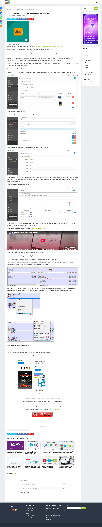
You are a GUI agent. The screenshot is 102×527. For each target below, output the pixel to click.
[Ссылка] (35, 488)
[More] (1, 26)
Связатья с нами (29, 513)
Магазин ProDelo (38, 2)
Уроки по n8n (87, 79)
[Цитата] (32, 488)
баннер (28, 430)
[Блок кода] (33, 488)
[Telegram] (1, 15)
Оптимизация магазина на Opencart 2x (54, 515)
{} (36, 488)
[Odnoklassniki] (1, 10)
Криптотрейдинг (88, 60)
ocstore (12, 430)
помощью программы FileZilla (39, 228)
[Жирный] (22, 488)
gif (9, 430)
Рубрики (19, 2)
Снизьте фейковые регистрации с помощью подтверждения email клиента (33, 467)
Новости (86, 67)
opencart (18, 430)
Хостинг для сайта (88, 81)
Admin (8, 15)
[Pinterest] (32, 19)
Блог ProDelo (10, 524)
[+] (38, 488)
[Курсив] (23, 488)
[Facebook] (1, 13)
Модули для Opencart (30, 510)
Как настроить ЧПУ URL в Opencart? (53, 508)
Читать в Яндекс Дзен (28, 2)
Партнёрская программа (30, 517)
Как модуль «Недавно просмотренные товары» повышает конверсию (31, 452)
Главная (14, 2)
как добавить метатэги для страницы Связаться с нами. (49, 46)
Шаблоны (86, 84)
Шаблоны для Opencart (30, 508)
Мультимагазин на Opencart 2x (52, 513)
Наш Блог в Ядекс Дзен (30, 515)
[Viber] (1, 21)
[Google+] (29, 19)
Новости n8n (87, 70)
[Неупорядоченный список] (30, 488)
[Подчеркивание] (25, 488)
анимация (23, 430)
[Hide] (0, 28)
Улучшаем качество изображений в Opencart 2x (55, 510)
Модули (86, 65)
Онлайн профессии (88, 72)
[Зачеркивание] (27, 488)
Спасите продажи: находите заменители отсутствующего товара (48, 467)
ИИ (84, 58)
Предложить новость (56, 2)
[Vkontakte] (1, 8)
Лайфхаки (86, 63)
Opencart (13, 9)
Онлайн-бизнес (87, 74)
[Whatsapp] (1, 18)
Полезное (65, 2)
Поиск (68, 505)
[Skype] (1, 23)
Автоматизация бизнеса (90, 55)
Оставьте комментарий (22, 15)
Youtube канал (47, 2)
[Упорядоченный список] (28, 488)
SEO (85, 53)
